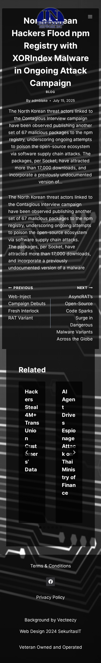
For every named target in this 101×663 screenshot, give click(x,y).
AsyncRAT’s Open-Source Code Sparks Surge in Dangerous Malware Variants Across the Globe (74, 314)
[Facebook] (50, 581)
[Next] (74, 452)
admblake (40, 100)
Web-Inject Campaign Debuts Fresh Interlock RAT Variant (27, 303)
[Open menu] (90, 16)
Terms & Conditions (50, 565)
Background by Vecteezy (50, 619)
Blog (50, 92)
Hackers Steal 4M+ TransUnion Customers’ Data (32, 431)
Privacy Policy (50, 597)
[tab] (40, 527)
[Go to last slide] (27, 452)
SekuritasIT (69, 631)
